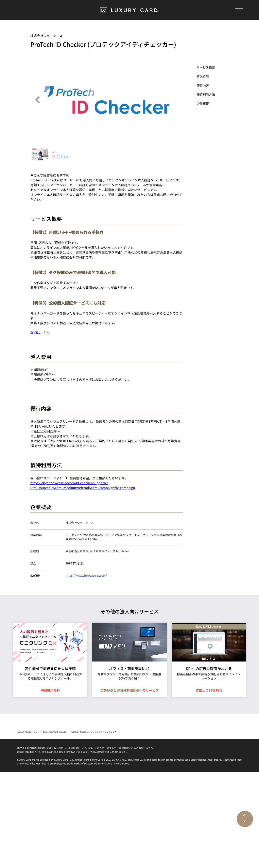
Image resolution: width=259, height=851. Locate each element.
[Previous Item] (37, 99)
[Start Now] (50, 660)
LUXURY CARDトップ (28, 731)
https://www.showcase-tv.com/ (86, 575)
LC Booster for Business (54, 731)
